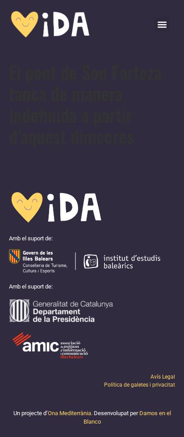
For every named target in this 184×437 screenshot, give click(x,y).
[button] (162, 24)
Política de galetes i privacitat (139, 385)
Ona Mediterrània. (70, 413)
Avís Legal (163, 377)
